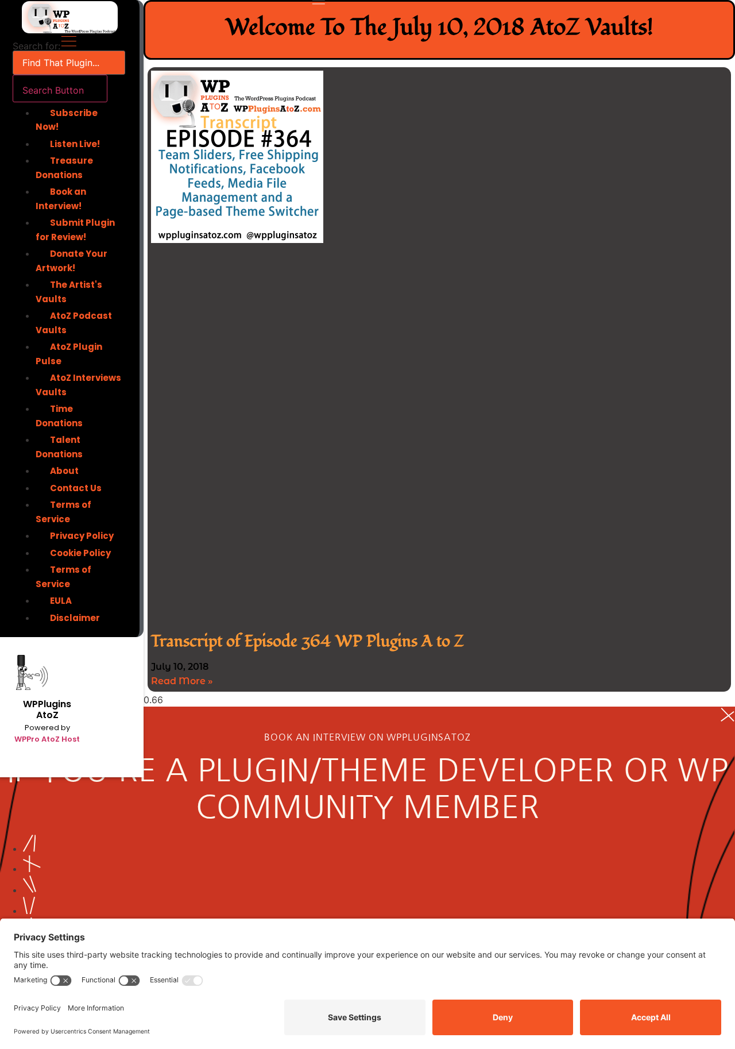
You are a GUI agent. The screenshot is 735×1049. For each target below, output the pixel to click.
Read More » (182, 681)
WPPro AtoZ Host (47, 739)
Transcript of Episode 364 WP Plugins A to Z (307, 641)
